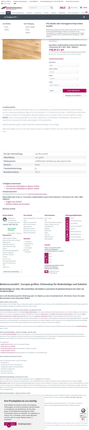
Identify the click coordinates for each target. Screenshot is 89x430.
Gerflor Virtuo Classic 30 (58, 314)
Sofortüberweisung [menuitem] (75, 221)
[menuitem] (6, 1)
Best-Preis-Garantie (30, 222)
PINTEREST (28, 252)
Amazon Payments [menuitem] (75, 237)
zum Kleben (7, 24)
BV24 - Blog (47, 218)
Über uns (47, 235)
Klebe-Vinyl (44, 314)
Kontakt (5, 257)
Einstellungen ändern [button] (24, 424)
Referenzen (47, 230)
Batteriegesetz (48, 239)
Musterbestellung (30, 233)
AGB (4, 265)
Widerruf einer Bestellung (11, 271)
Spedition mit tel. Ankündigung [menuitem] (54, 272)
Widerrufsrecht (48, 237)
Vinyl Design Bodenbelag (29, 312)
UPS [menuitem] (50, 262)
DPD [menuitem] (50, 256)
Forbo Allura (69, 314)
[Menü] (86, 408)
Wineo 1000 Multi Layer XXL (74, 397)
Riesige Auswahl (30, 228)
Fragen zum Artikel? (14, 202)
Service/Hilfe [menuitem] (7, 3)
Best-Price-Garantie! (73, 1)
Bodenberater (7, 242)
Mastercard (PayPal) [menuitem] (76, 226)
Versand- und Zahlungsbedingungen (9, 260)
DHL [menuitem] (50, 254)
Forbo (6, 27)
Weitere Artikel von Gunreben (18, 204)
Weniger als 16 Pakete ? (73, 95)
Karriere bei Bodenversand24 (53, 222)
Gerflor (6, 30)
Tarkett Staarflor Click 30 (8, 350)
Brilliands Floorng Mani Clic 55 (10, 352)
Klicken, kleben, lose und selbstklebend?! (51, 225)
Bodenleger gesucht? (9, 244)
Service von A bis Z (30, 230)
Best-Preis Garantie (8, 254)
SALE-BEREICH (34, 1)
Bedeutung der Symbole (10, 238)
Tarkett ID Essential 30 (18, 316)
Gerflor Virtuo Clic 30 (7, 344)
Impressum (6, 267)
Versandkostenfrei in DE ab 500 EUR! (52, 1)
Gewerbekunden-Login (9, 246)
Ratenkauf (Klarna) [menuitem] (75, 234)
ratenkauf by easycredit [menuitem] (77, 239)
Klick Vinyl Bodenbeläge (9, 334)
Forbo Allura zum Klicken (8, 346)
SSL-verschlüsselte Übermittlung (30, 225)
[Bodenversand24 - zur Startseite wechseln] (11, 8)
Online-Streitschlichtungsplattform (11, 249)
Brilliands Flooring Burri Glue (43, 316)
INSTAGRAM (28, 248)
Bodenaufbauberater (21, 1)
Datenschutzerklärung (9, 263)
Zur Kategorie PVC (10, 17)
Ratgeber (47, 228)
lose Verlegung (29, 24)
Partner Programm (8, 252)
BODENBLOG (29, 244)
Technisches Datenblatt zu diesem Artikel (22, 186)
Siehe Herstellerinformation (37, 194)
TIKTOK (27, 250)
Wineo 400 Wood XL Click (8, 348)
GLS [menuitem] (50, 259)
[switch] (83, 419)
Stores (46, 233)
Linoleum (38, 379)
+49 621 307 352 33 (10, 224)
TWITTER (27, 246)
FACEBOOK (28, 241)
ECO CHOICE (7, 1)
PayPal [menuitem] (72, 218)
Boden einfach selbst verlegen (11, 240)
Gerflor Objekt (30, 27)
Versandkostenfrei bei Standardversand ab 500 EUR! (72, 52)
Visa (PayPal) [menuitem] (73, 223)
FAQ (45, 220)
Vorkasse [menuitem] (72, 229)
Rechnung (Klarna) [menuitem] (75, 231)
